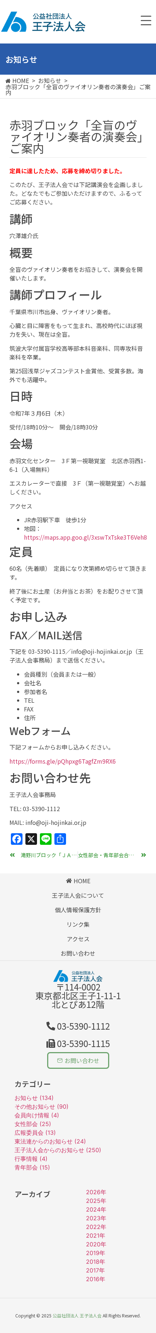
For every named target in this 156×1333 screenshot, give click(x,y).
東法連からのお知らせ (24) (50, 1141)
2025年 (96, 1200)
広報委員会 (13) (35, 1132)
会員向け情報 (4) (37, 1115)
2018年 (95, 1261)
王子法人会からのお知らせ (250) (58, 1150)
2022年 (96, 1226)
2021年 (95, 1235)
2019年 (95, 1253)
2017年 (95, 1270)
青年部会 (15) (32, 1167)
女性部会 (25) (33, 1124)
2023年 (96, 1218)
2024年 (96, 1209)
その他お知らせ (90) (42, 1106)
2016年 (95, 1279)
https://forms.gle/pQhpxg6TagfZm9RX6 (62, 761)
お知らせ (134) (34, 1097)
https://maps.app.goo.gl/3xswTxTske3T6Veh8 (85, 537)
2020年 (96, 1244)
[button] (78, 1043)
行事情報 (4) (31, 1158)
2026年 (96, 1192)
